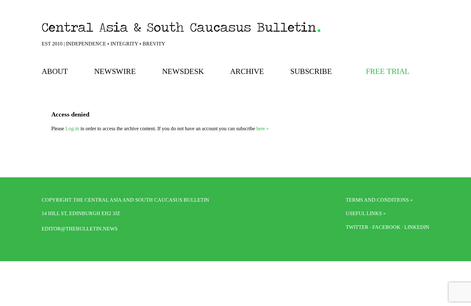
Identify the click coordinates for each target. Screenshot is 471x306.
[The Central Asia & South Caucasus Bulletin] (181, 33)
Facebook (386, 227)
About (55, 71)
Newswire (115, 71)
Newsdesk (183, 71)
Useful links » (366, 213)
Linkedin (416, 227)
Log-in (72, 128)
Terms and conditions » (379, 200)
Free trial (387, 71)
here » (262, 128)
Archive (247, 71)
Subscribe (311, 71)
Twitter (357, 227)
